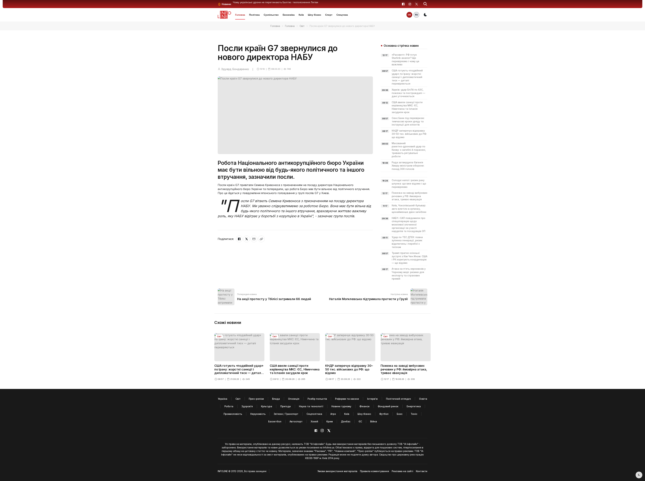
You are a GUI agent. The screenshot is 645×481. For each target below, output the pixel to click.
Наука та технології (311, 406)
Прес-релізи (256, 398)
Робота (228, 406)
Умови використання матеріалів (337, 471)
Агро (333, 413)
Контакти (421, 471)
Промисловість (233, 413)
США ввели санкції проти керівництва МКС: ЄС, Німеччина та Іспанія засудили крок (295, 369)
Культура (266, 406)
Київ (301, 14)
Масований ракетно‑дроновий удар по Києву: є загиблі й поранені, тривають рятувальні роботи (409, 150)
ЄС (360, 421)
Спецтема (342, 14)
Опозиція (293, 398)
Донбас (345, 421)
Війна (373, 421)
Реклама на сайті (402, 471)
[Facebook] (239, 239)
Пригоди (285, 406)
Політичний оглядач (398, 398)
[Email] (254, 239)
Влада (276, 398)
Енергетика (414, 406)
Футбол (384, 413)
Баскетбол (274, 421)
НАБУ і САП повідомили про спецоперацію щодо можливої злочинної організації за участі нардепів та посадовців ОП (408, 225)
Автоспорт (296, 421)
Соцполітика (314, 413)
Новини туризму (341, 406)
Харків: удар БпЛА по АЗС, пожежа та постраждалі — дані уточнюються (408, 93)
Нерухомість (258, 413)
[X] (246, 239)
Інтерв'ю (372, 398)
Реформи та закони (347, 398)
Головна (240, 14)
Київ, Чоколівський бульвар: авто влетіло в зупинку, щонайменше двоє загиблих (409, 208)
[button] (425, 4)
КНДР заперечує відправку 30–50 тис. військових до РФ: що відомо (409, 134)
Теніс (414, 413)
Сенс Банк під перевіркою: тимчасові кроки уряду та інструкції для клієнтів (408, 121)
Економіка (289, 14)
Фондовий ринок (388, 406)
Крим (329, 421)
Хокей (314, 421)
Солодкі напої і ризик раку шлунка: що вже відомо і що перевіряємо (409, 183)
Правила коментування (374, 471)
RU (416, 14)
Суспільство (271, 14)
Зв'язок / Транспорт (286, 413)
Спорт (328, 14)
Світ (302, 26)
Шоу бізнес (314, 14)
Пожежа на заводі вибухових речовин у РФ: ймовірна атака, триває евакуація (409, 196)
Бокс (399, 413)
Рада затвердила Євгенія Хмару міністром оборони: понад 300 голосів (408, 165)
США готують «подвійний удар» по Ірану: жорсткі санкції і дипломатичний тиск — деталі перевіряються (407, 77)
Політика (254, 14)
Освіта (423, 398)
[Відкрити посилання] (261, 239)
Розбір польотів (317, 398)
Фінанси (364, 406)
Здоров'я (247, 406)
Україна (222, 398)
